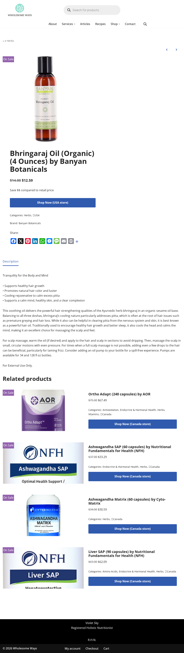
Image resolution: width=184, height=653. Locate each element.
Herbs (10, 40)
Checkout (92, 648)
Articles (85, 24)
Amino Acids (110, 571)
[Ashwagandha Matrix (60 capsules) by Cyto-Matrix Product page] (43, 515)
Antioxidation (111, 410)
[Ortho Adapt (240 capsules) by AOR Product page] (43, 410)
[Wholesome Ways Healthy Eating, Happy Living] (20, 10)
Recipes (100, 24)
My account (72, 648)
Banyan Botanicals (30, 223)
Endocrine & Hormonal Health (138, 410)
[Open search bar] (145, 24)
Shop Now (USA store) (52, 203)
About (53, 24)
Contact (130, 24)
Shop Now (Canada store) (132, 424)
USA (36, 215)
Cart (106, 648)
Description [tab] (11, 261)
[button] (74, 24)
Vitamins (93, 414)
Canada (105, 414)
